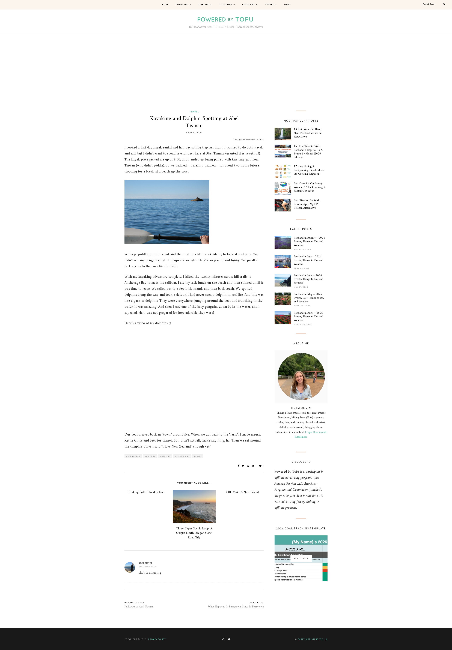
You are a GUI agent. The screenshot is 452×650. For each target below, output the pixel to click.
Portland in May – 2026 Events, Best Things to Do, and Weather (309, 298)
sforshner (146, 563)
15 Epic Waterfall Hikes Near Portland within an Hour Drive (308, 133)
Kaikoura (150, 456)
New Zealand (182, 456)
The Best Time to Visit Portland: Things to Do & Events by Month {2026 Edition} (308, 152)
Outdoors (225, 5)
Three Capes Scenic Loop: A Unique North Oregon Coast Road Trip (194, 533)
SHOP (287, 5)
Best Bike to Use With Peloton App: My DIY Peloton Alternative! (306, 204)
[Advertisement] (226, 71)
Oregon (203, 5)
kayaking (165, 456)
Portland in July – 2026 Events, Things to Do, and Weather (308, 260)
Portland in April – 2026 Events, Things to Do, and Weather (308, 317)
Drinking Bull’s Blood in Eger (146, 492)
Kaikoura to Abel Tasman (138, 606)
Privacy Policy (157, 639)
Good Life (248, 5)
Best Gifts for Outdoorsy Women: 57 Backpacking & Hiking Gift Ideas (310, 187)
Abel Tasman (133, 456)
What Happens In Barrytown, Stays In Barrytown (236, 606)
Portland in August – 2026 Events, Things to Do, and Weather (309, 241)
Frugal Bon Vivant (315, 432)
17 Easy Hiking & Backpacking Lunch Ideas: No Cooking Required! (309, 170)
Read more (301, 436)
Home (165, 5)
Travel (269, 5)
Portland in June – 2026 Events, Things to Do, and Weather (308, 279)
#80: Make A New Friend (242, 492)
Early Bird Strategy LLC (313, 639)
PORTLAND (182, 5)
